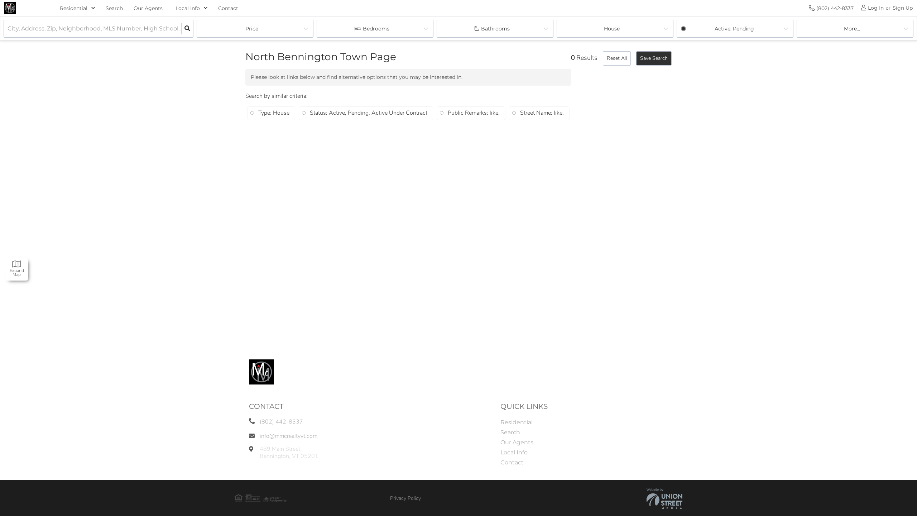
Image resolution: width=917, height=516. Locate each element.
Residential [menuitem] (516, 422)
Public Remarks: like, (474, 113)
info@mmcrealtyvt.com (288, 436)
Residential (73, 8)
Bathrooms (495, 28)
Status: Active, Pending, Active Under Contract (368, 113)
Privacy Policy (405, 498)
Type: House (273, 113)
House (612, 28)
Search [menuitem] (114, 8)
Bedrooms (376, 28)
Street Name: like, (542, 113)
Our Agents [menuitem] (148, 8)
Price (251, 28)
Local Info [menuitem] (514, 452)
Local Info (188, 8)
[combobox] (8, 29)
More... (852, 28)
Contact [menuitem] (228, 8)
